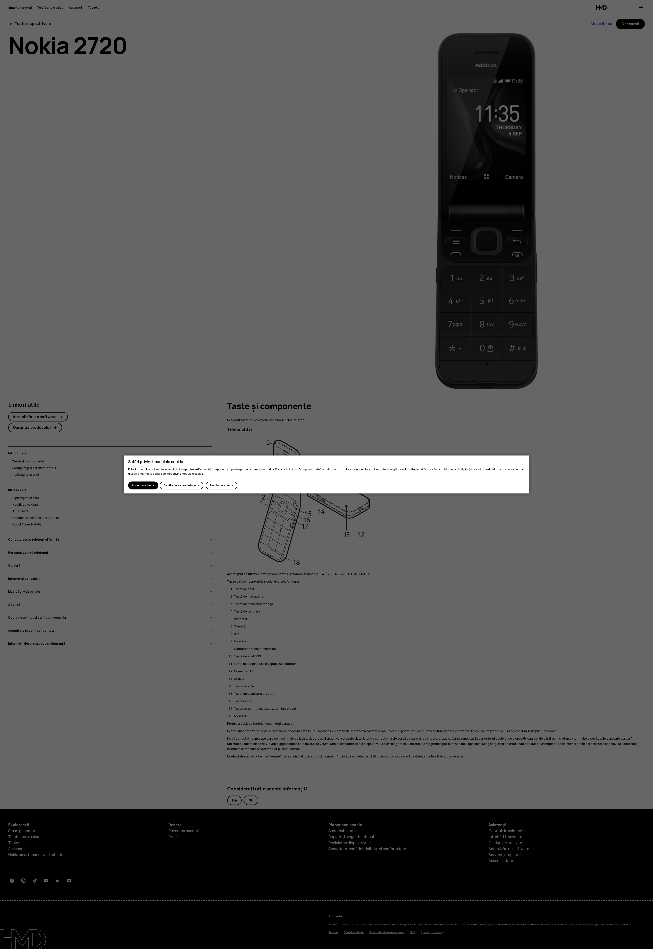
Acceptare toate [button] (143, 485)
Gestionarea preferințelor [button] (181, 485)
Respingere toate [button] (222, 485)
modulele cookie (192, 474)
